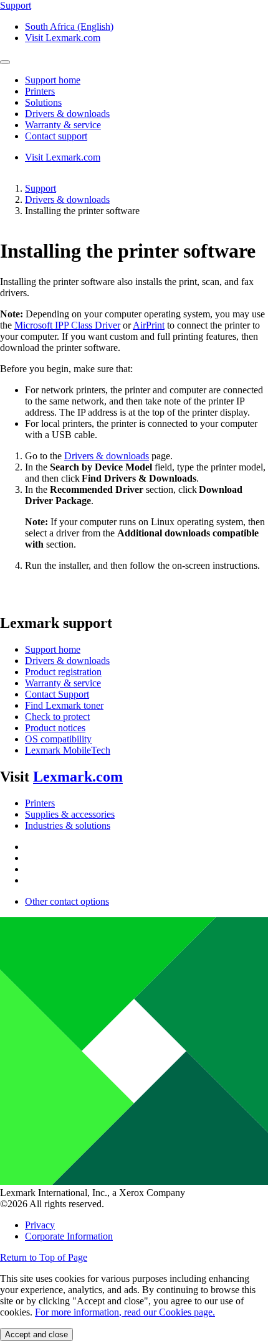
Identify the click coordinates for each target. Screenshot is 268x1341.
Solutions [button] (43, 102)
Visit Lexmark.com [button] (62, 37)
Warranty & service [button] (63, 124)
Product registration (63, 671)
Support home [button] (52, 80)
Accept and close (36, 1334)
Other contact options (67, 901)
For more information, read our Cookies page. (125, 1312)
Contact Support (57, 694)
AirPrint (149, 325)
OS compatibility (58, 739)
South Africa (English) (69, 26)
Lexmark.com (78, 777)
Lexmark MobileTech (67, 750)
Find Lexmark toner (64, 705)
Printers (40, 803)
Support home (52, 649)
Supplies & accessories (70, 814)
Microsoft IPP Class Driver (67, 325)
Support (40, 188)
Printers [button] (40, 91)
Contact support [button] (56, 136)
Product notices (55, 727)
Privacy (40, 1225)
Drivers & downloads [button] (67, 113)
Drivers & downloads (67, 199)
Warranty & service (63, 683)
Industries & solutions (67, 825)
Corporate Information (69, 1236)
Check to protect (57, 716)
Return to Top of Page (43, 1257)
